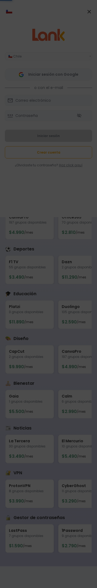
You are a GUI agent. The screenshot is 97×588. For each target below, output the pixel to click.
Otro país (48, 169)
